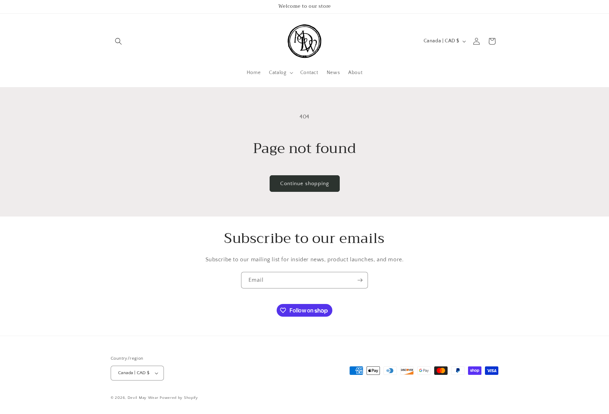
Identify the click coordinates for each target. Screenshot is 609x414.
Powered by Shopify (179, 398)
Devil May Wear (143, 398)
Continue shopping (304, 184)
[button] (118, 41)
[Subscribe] (360, 280)
